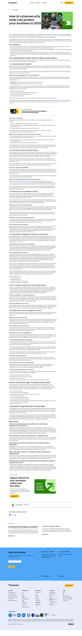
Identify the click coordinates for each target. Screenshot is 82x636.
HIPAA (23, 595)
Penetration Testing (12, 595)
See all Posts (26, 504)
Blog (10, 9)
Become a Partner (53, 601)
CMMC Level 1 (24, 602)
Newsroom (51, 595)
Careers (50, 597)
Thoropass (23, 86)
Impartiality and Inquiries (68, 597)
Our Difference (52, 592)
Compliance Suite (12, 594)
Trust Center (51, 603)
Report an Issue (66, 595)
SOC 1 (23, 592)
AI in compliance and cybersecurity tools (50, 35)
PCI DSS (23, 605)
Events (37, 597)
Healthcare (38, 604)
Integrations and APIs (12, 600)
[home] (12, 3)
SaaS (37, 605)
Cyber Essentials (25, 598)
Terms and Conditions (67, 598)
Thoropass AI (11, 598)
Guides (37, 595)
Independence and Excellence (53, 599)
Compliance (15, 10)
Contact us (51, 604)
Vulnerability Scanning (12, 597)
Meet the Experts (52, 594)
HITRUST (23, 597)
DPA (63, 594)
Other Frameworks (26, 607)
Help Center (38, 600)
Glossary (37, 598)
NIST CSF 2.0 (24, 603)
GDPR (23, 600)
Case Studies (38, 592)
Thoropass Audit (11, 592)
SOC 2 (23, 594)
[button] (32, 3)
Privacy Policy (65, 600)
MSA (63, 592)
